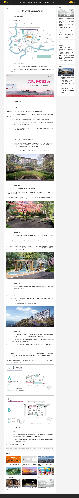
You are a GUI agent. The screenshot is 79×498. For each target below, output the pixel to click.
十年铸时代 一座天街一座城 (64, 47)
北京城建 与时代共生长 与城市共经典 (29, 476)
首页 (14, 2)
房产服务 (41, 2)
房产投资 (52, 2)
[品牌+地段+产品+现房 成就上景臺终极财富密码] (66, 72)
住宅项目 (36, 2)
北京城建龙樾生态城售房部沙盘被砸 (66, 55)
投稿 (71, 2)
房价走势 (30, 2)
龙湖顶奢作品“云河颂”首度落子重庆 (66, 34)
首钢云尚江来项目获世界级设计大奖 (65, 15)
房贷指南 (47, 2)
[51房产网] (7, 2)
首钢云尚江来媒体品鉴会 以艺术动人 (45, 487)
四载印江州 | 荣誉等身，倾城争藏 (66, 88)
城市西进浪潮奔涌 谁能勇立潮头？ (67, 94)
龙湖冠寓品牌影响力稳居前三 (66, 87)
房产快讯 (19, 2)
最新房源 (24, 2)
